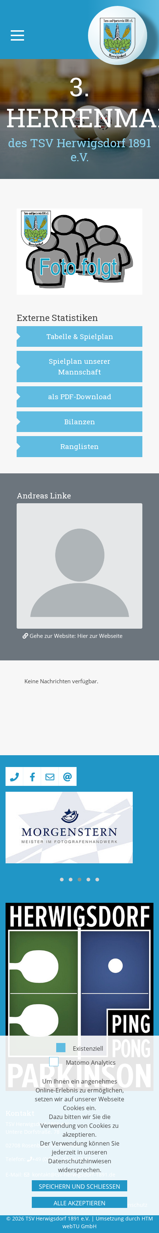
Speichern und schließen (79, 1186)
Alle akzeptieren (79, 1203)
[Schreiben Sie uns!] (50, 776)
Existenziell (88, 1048)
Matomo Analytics (91, 1062)
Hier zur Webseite (99, 635)
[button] (61, 879)
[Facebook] (32, 776)
